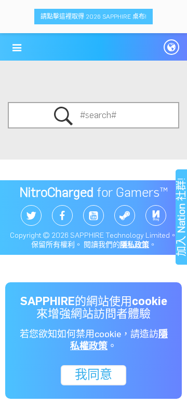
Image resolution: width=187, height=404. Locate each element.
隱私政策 (134, 244)
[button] (17, 48)
